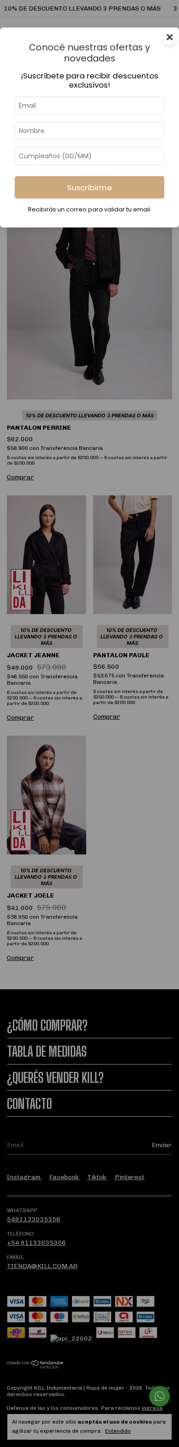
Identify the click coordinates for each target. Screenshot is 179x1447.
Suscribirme (89, 187)
